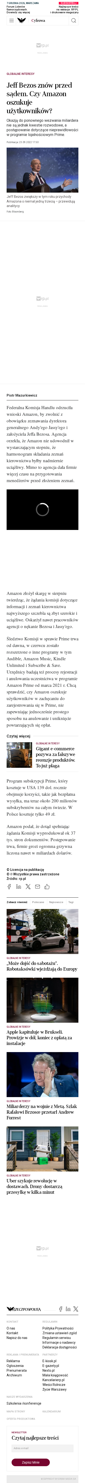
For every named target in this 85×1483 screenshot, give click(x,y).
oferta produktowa (21, 1418)
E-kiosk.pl (49, 1361)
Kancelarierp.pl (53, 1380)
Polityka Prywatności (57, 1328)
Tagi (70, 902)
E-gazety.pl (50, 1366)
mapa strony (16, 1411)
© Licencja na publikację (25, 870)
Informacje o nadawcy (59, 1342)
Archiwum (14, 1375)
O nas (11, 1328)
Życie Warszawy (54, 1389)
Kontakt (12, 1333)
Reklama (13, 1361)
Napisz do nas (17, 1338)
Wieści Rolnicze (53, 1385)
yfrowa (38, 20)
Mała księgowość (55, 1375)
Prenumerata (17, 1370)
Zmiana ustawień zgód (59, 1333)
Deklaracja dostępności (59, 1347)
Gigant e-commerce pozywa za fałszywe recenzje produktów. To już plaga (55, 757)
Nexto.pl (48, 1370)
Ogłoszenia (15, 1366)
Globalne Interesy (20, 74)
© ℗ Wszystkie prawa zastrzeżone (33, 874)
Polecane (38, 902)
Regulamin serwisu (56, 1338)
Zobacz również (17, 902)
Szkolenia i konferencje (24, 1403)
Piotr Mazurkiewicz (22, 395)
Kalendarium (51, 1411)
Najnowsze (56, 902)
